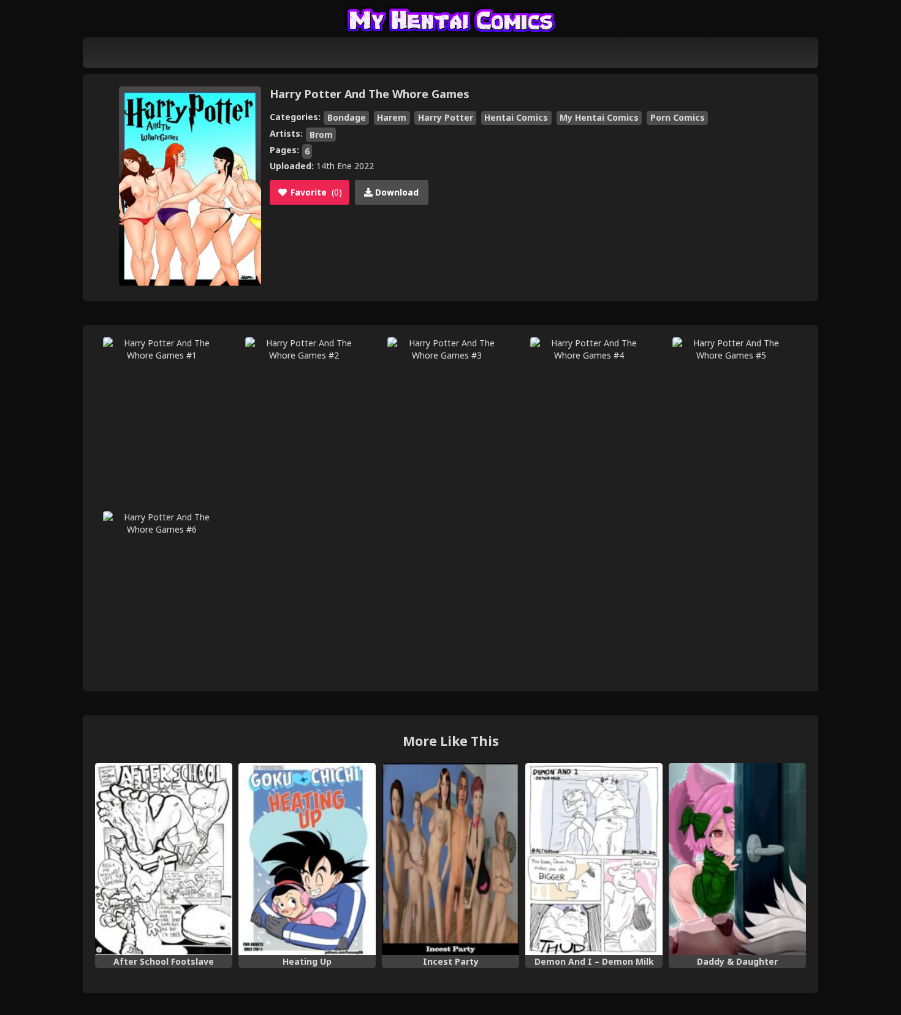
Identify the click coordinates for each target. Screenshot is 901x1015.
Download (396, 192)
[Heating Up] (307, 859)
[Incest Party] (450, 859)
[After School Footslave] (163, 859)
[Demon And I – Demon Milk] (594, 859)
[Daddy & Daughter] (737, 859)
